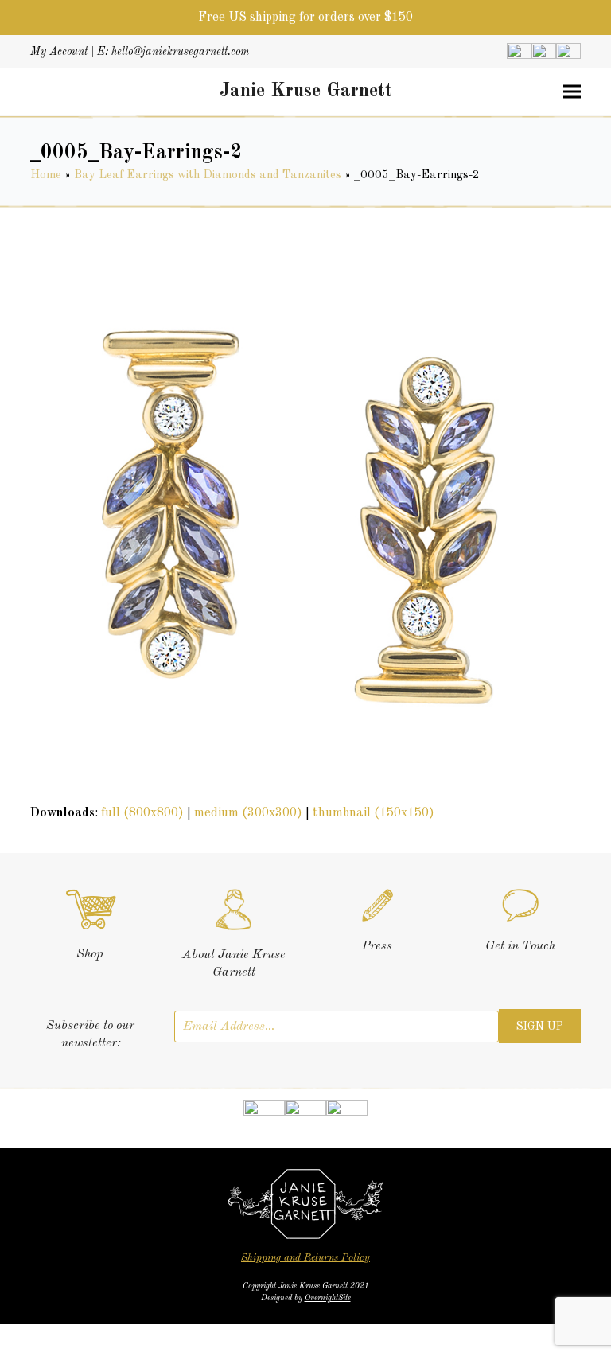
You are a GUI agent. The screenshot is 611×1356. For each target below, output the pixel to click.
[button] (572, 92)
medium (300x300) (248, 813)
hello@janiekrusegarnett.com (180, 51)
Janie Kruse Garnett (306, 91)
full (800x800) (142, 813)
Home (45, 175)
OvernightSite (328, 1298)
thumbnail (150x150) (373, 813)
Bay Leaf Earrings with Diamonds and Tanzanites (207, 175)
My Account (59, 51)
